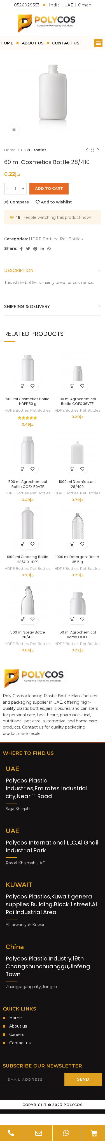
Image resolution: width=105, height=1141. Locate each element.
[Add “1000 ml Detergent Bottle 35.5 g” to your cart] (72, 544)
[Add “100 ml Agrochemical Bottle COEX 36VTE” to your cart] (72, 386)
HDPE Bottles (33, 150)
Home (10, 150)
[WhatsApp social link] (49, 248)
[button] (98, 43)
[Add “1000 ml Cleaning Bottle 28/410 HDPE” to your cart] (23, 544)
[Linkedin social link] (42, 248)
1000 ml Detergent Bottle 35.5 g (77, 559)
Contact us (65, 43)
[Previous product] (87, 150)
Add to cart (49, 188)
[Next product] (98, 150)
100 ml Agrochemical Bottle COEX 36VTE (77, 401)
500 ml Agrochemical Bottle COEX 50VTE (27, 484)
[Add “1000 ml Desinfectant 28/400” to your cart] (72, 469)
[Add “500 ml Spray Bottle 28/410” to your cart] (23, 619)
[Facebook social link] (21, 248)
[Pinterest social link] (35, 248)
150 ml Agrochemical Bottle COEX (77, 635)
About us (32, 43)
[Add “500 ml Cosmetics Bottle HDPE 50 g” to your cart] (23, 386)
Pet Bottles (71, 238)
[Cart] (94, 1133)
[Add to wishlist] (33, 386)
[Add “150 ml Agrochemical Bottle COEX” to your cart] (72, 619)
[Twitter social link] (28, 248)
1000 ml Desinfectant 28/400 (77, 484)
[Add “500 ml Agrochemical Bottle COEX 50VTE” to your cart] (23, 469)
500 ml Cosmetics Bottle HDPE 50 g (28, 401)
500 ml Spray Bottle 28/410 (27, 635)
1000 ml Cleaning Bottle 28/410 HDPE (27, 559)
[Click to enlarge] (14, 130)
